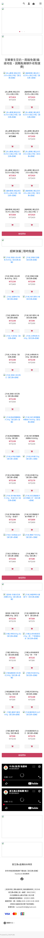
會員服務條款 (28, 889)
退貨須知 (9, 889)
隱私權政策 (18, 889)
